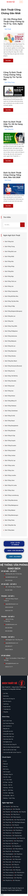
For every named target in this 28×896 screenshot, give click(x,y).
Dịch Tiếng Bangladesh (11, 425)
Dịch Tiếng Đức (9, 271)
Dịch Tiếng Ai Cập (10, 435)
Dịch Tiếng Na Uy (10, 371)
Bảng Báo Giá (6, 728)
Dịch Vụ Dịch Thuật (7, 720)
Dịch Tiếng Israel (9, 385)
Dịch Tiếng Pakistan (10, 405)
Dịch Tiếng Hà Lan (10, 346)
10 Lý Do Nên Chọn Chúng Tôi (9, 744)
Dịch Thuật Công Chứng (8, 723)
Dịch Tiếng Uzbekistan (11, 410)
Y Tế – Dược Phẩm (7, 779)
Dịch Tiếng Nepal (10, 420)
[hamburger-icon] (21, 2)
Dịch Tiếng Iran (9, 390)
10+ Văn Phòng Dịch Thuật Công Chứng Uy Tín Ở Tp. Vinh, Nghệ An (13, 22)
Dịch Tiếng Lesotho (10, 475)
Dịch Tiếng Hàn (9, 261)
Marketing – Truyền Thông (9, 798)
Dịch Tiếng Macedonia (11, 500)
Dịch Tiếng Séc (9, 321)
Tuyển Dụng (6, 704)
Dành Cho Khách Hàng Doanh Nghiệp (11, 747)
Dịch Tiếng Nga (9, 276)
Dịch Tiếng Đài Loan (10, 251)
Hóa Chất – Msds (7, 777)
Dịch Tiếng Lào (9, 286)
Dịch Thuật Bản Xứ (7, 726)
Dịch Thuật (8, 29)
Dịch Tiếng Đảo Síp (10, 525)
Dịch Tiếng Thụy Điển (11, 326)
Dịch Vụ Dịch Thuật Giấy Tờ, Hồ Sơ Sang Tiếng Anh (13, 124)
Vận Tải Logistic (6, 771)
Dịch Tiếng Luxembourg (12, 495)
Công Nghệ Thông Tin (8, 774)
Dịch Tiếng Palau (9, 520)
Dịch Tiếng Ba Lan (10, 316)
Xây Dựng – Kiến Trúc (8, 787)
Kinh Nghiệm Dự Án (7, 741)
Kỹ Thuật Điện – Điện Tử (8, 795)
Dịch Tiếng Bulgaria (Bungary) (13, 311)
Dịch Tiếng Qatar (9, 530)
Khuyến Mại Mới (6, 706)
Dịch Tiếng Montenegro (11, 515)
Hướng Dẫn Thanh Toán (8, 734)
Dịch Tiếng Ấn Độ (10, 415)
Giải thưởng (6, 696)
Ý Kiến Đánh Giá (7, 709)
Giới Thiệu (5, 693)
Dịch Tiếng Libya (9, 490)
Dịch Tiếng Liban (9, 480)
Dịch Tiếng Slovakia (10, 381)
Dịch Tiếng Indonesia (11, 336)
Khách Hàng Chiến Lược (8, 736)
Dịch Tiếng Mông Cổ (10, 400)
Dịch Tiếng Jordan (10, 455)
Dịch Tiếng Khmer (10, 395)
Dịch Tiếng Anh (9, 129)
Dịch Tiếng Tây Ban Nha (12, 301)
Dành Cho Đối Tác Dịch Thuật (9, 749)
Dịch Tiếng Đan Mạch (11, 361)
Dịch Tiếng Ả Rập (10, 306)
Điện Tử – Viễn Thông (8, 790)
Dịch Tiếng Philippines (11, 331)
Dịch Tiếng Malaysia (10, 341)
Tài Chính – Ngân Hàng (8, 792)
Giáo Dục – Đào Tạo (7, 785)
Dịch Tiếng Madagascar (11, 505)
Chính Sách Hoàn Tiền (8, 739)
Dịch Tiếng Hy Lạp (10, 460)
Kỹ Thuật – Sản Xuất (7, 782)
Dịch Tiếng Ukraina (10, 356)
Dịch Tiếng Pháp (9, 266)
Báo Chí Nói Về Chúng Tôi (9, 698)
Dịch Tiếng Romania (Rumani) (13, 366)
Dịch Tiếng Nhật (9, 256)
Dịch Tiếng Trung (9, 82)
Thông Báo (5, 711)
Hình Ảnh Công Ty (7, 701)
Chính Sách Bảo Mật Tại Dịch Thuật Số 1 (12, 752)
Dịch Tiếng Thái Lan (10, 281)
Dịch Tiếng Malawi (10, 510)
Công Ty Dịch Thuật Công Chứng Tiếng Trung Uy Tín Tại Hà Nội (12, 76)
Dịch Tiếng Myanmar (11, 351)
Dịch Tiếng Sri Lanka (11, 485)
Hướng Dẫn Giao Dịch (8, 731)
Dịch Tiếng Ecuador (10, 445)
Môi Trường (5, 769)
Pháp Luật (5, 763)
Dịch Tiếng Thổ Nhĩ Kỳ (11, 376)
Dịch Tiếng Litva (9, 470)
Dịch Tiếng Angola (10, 440)
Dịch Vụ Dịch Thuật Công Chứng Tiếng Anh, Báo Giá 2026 (12, 175)
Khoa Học (5, 766)
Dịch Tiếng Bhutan (10, 430)
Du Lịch (5, 761)
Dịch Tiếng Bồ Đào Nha (11, 296)
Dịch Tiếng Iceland (10, 450)
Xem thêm (8, 60)
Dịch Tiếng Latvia (10, 465)
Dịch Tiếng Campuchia (11, 291)
